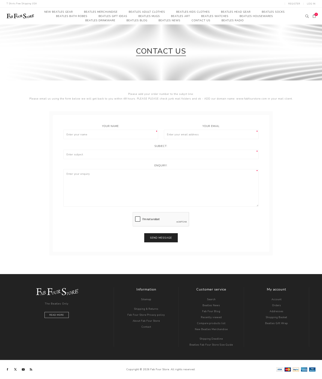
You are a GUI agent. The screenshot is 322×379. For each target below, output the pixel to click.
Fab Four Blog (211, 311)
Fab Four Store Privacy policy (146, 315)
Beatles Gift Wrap (276, 323)
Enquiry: (161, 165)
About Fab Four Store (146, 321)
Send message (161, 238)
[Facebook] (8, 369)
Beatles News (211, 305)
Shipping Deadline (211, 339)
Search (211, 299)
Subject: (161, 146)
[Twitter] (15, 369)
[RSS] (31, 369)
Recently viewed (211, 317)
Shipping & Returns (146, 309)
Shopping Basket (276, 317)
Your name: (110, 126)
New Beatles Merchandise (211, 329)
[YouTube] (23, 369)
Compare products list (211, 323)
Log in (311, 3)
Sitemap (146, 299)
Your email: (211, 126)
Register (294, 3)
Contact (146, 327)
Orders (276, 305)
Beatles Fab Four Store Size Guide (211, 345)
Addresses (276, 311)
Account (277, 299)
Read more (56, 315)
